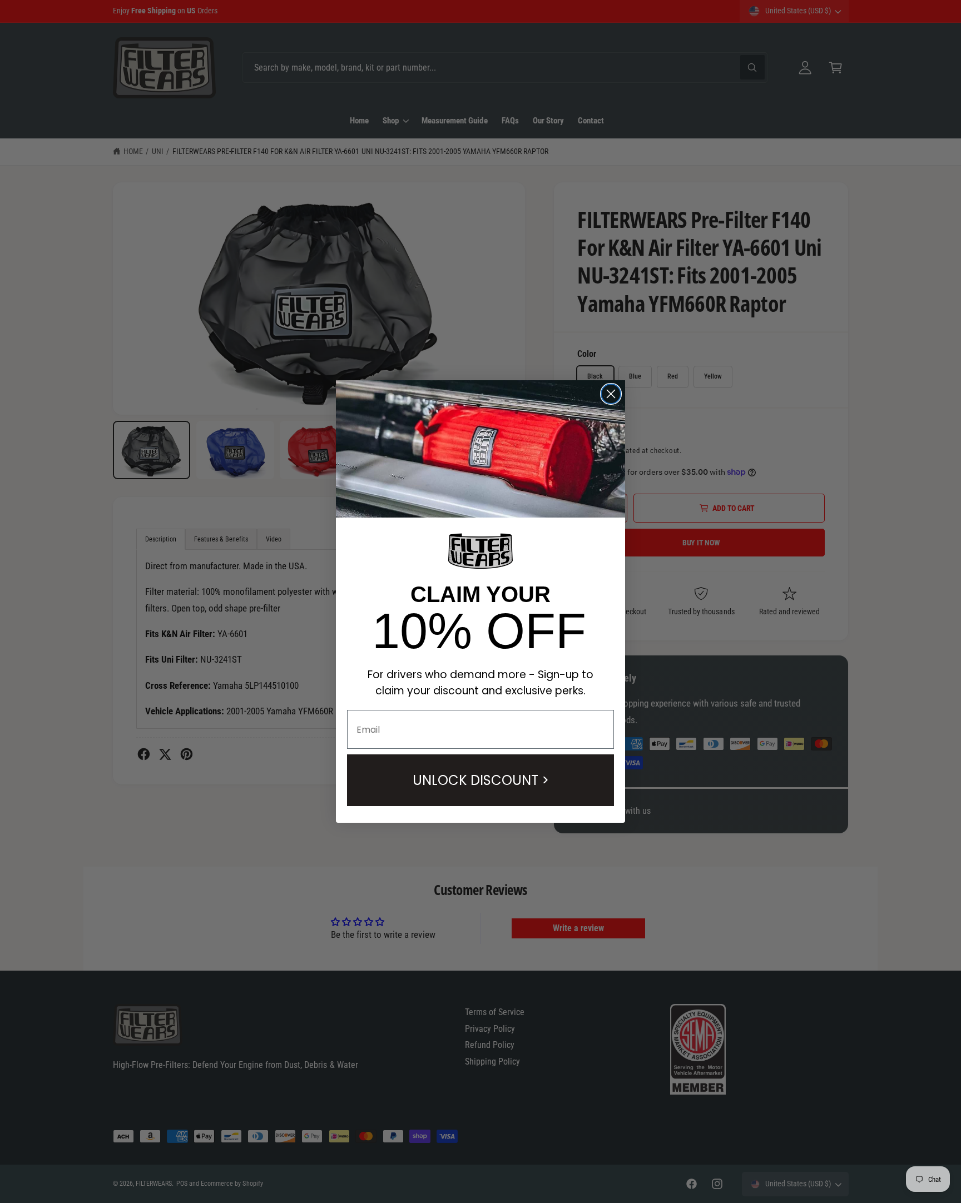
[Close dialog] (611, 394)
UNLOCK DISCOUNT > (481, 780)
